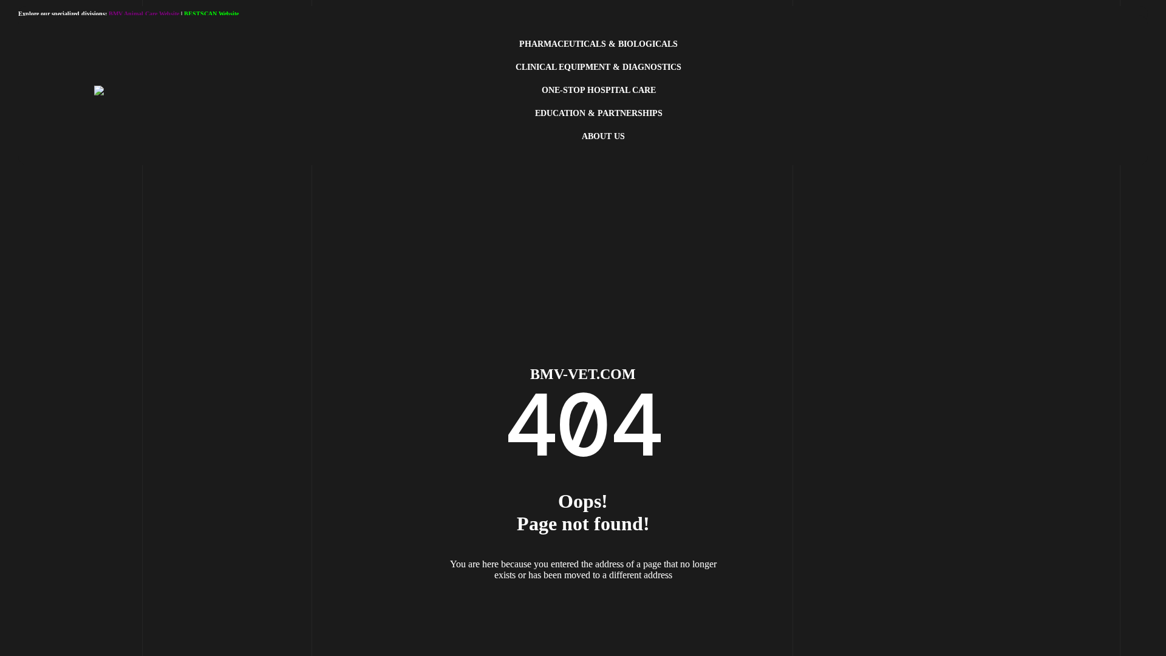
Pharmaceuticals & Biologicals (598, 44)
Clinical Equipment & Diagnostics (598, 67)
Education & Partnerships (599, 113)
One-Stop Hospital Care (599, 90)
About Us (603, 136)
